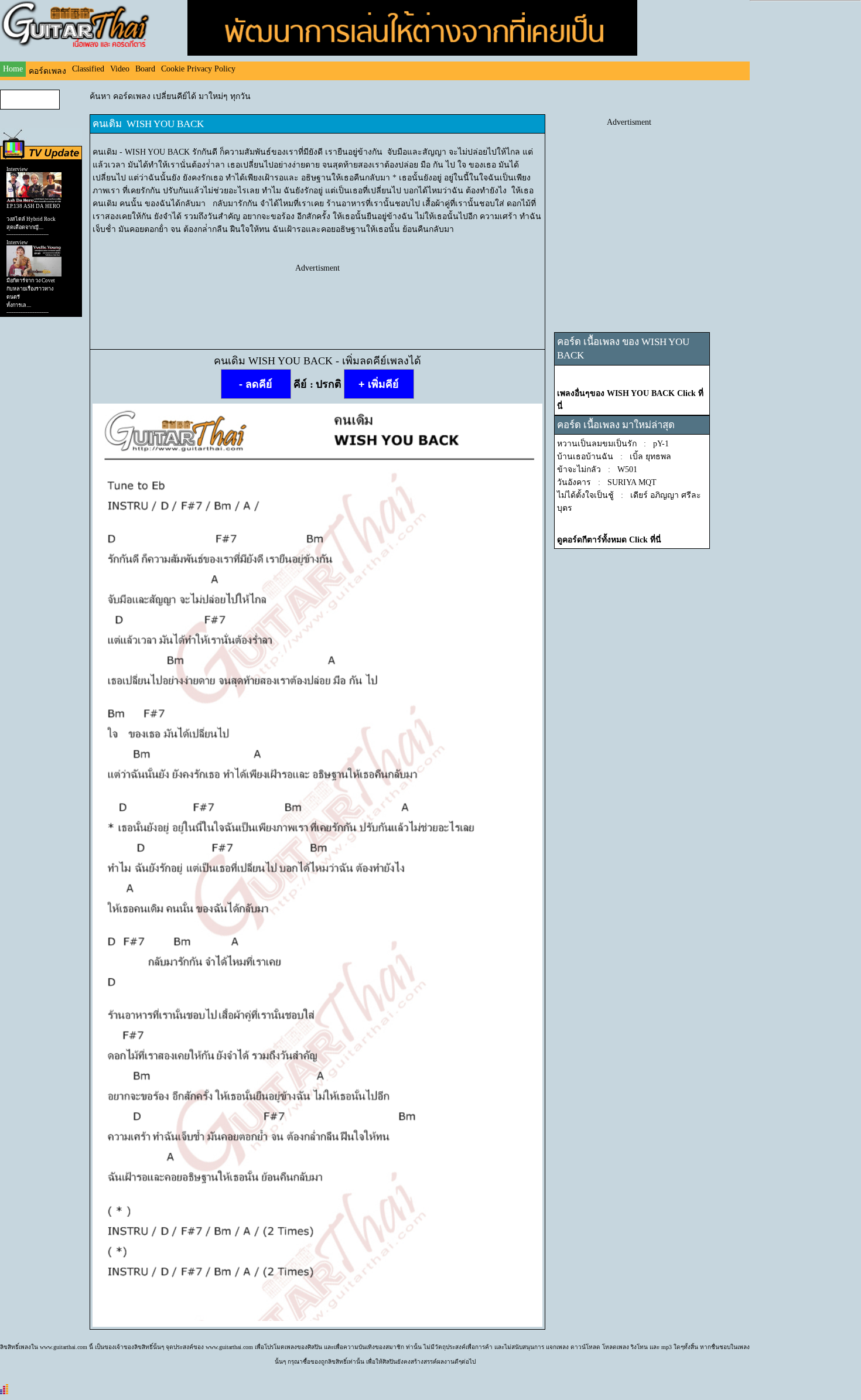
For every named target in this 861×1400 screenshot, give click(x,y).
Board (145, 68)
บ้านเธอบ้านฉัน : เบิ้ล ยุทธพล (614, 456)
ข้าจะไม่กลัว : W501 (597, 469)
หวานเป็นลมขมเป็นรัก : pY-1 (613, 443)
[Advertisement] (317, 299)
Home (13, 68)
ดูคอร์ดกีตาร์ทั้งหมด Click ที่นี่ (609, 539)
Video (119, 68)
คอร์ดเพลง (47, 71)
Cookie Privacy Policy (198, 68)
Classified (88, 68)
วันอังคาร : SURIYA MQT (607, 482)
